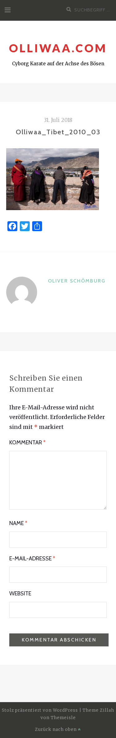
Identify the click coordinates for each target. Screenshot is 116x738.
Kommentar (27, 442)
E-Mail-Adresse (32, 558)
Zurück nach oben (56, 729)
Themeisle (63, 717)
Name (18, 523)
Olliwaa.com (58, 48)
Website (20, 593)
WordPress (65, 710)
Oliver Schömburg (76, 281)
